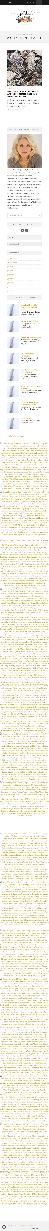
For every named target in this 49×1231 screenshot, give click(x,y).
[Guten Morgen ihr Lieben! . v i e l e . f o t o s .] (24, 466)
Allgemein (11, 88)
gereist (9, 287)
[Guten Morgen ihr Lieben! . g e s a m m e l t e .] (24, 515)
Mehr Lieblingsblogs (15, 436)
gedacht (10, 266)
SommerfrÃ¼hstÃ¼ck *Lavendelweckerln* (29, 403)
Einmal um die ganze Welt (31, 337)
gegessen (10, 274)
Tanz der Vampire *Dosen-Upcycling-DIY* (31, 371)
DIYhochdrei (12, 262)
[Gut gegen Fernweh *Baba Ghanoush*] (13, 396)
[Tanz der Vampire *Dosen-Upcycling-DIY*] (13, 380)
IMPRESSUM (21, 1225)
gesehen (10, 291)
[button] (4, 1227)
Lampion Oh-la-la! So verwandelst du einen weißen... (29, 307)
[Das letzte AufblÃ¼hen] (13, 331)
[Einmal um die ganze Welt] (13, 347)
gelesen (10, 279)
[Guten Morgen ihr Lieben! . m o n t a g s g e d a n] (24, 563)
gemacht (10, 283)
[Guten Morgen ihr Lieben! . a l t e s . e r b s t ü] (24, 660)
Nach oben (35, 1228)
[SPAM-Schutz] (13, 429)
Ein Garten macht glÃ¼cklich (27, 355)
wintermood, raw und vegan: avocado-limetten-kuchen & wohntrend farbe (23, 94)
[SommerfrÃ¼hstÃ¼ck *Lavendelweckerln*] (13, 412)
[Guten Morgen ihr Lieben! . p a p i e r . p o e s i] (24, 805)
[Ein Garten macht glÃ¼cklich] (13, 364)
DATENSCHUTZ (30, 1225)
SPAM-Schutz (26, 418)
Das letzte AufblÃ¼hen (29, 321)
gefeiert (10, 270)
